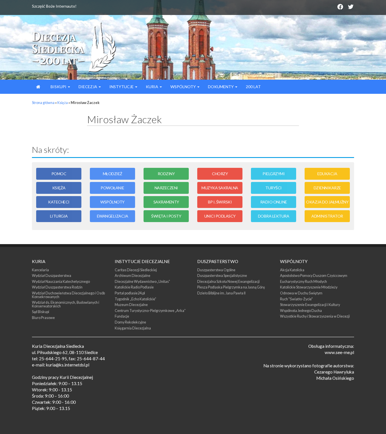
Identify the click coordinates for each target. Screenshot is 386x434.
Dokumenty (221, 86)
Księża (62, 103)
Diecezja (88, 86)
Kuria (152, 86)
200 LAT (253, 86)
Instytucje (122, 86)
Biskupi (58, 86)
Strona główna (43, 103)
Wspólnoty (183, 86)
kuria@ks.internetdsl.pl (67, 364)
